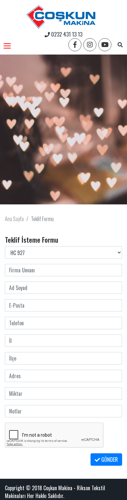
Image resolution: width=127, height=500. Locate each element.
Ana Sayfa (14, 219)
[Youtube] (104, 44)
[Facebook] (74, 44)
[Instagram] (89, 44)
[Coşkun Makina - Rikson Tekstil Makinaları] (60, 15)
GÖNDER (109, 459)
